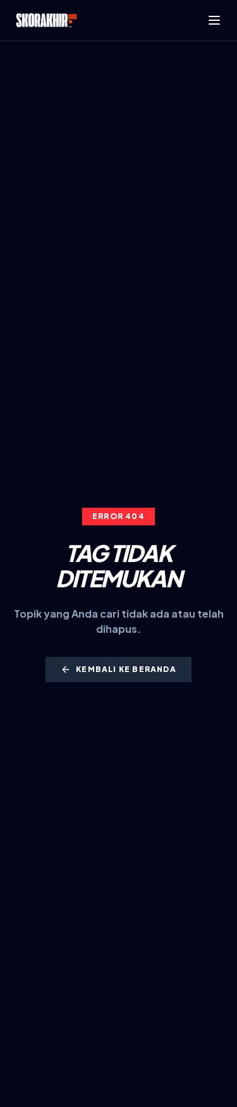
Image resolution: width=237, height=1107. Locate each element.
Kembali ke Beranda (126, 669)
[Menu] (214, 20)
